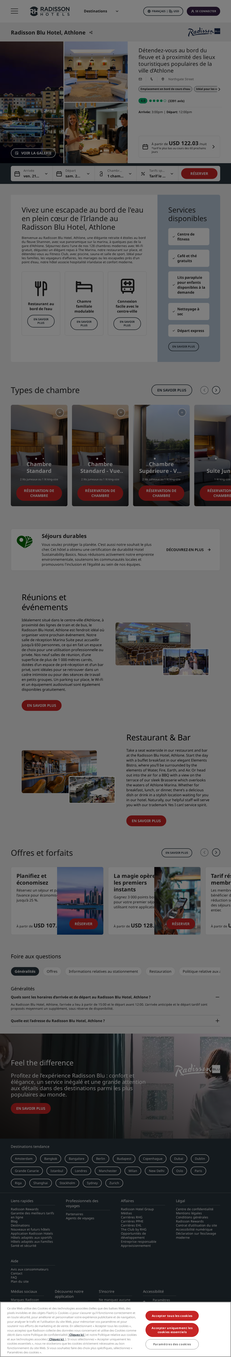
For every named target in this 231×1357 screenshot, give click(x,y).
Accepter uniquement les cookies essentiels (172, 1330)
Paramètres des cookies (172, 1344)
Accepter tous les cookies (172, 1316)
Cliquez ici (77, 1335)
